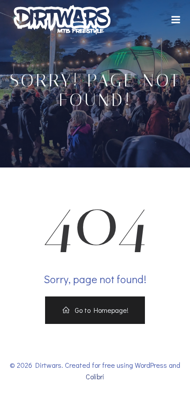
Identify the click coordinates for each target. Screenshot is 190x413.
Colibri (95, 376)
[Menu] (175, 19)
